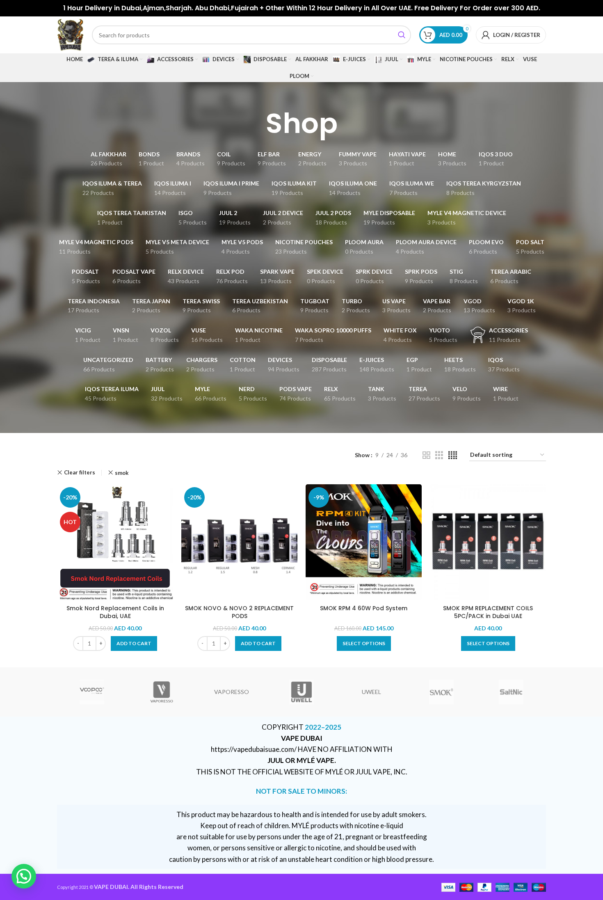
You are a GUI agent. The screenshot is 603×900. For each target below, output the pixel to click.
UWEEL (371, 691)
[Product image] (239, 542)
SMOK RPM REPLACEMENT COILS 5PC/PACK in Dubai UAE (488, 612)
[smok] (441, 691)
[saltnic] (511, 691)
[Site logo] (70, 34)
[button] (134, 643)
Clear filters (79, 472)
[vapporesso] (161, 691)
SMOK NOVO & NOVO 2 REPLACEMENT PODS (239, 612)
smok (121, 472)
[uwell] (301, 691)
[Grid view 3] (439, 455)
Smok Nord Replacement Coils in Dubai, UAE (115, 612)
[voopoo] (92, 691)
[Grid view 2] (426, 455)
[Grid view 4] (452, 455)
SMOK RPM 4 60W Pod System (363, 608)
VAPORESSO (231, 691)
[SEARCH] (401, 34)
